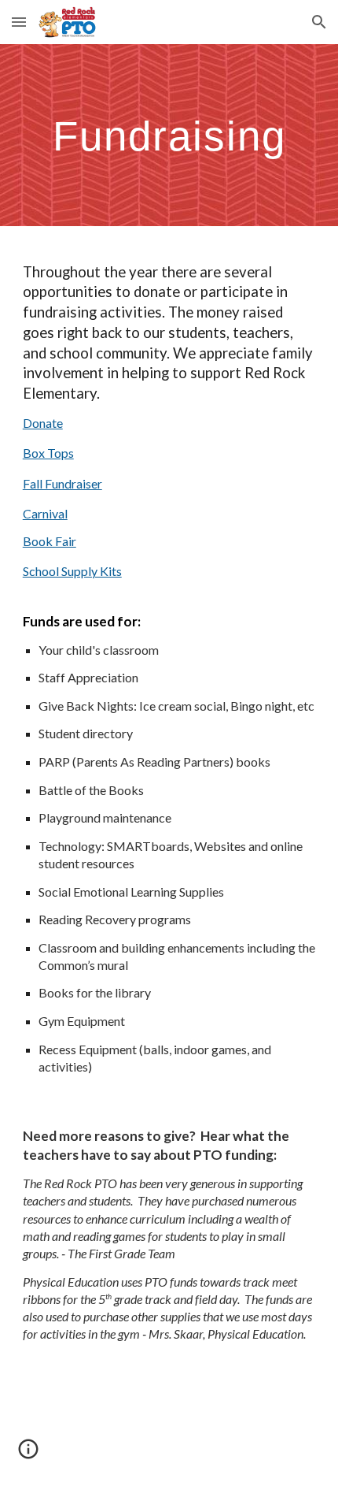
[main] (169, 135)
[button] (19, 21)
